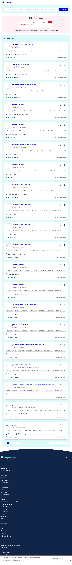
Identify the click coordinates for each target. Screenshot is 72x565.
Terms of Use (4, 547)
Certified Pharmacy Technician (21, 64)
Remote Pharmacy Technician (21, 184)
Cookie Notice (16, 560)
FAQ (2, 518)
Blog (2, 526)
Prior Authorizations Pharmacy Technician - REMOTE (28, 344)
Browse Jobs (4, 475)
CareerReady (4, 509)
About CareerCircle (5, 516)
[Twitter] (10, 536)
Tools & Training (4, 480)
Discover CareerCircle (6, 470)
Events (2, 528)
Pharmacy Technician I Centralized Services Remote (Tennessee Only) (33, 384)
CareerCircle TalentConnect (7, 497)
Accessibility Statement (6, 552)
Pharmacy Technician (18, 104)
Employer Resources (5, 530)
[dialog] (36, 560)
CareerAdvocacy (4, 511)
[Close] (70, 560)
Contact (68, 457)
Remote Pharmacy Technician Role (22, 44)
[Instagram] (5, 536)
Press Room (3, 533)
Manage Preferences (5, 554)
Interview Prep (5, 487)
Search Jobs (3, 473)
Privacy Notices (4, 550)
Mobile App (4, 489)
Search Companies (5, 477)
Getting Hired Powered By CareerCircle (9, 501)
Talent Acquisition (5, 494)
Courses (3, 485)
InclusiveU (3, 499)
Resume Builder (5, 482)
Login (60, 457)
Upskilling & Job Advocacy (6, 506)
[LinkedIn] (7, 536)
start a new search (53, 30)
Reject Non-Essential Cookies (57, 562)
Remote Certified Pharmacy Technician (24, 84)
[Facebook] (2, 536)
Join (63, 457)
